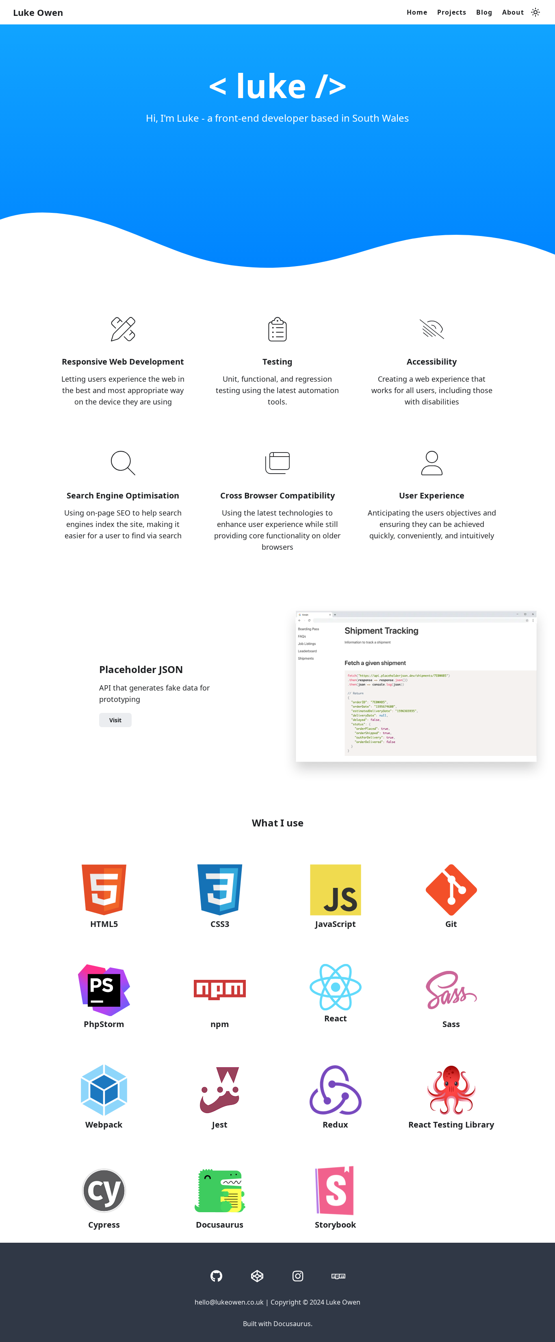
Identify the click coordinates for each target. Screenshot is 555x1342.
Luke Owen (38, 12)
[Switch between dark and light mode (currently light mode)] (535, 12)
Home (417, 12)
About (513, 12)
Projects (451, 12)
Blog (484, 12)
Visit (115, 720)
